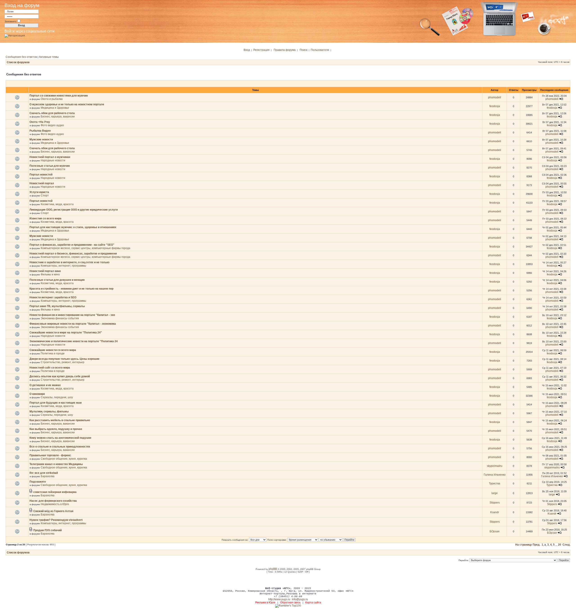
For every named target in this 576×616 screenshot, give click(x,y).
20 (559, 544)
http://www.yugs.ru (279, 599)
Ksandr (494, 512)
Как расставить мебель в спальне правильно (59, 420)
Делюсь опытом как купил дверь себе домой (59, 376)
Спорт (45, 195)
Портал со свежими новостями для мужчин (58, 95)
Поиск (303, 50)
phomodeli (494, 97)
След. (566, 544)
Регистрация (261, 50)
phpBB (273, 569)
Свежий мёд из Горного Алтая (53, 511)
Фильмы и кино (50, 274)
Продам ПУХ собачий (47, 530)
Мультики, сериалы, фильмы (49, 411)
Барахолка (47, 476)
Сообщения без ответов (21, 56)
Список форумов (18, 62)
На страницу (523, 544)
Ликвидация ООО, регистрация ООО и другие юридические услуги (73, 209)
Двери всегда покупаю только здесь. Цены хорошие (64, 358)
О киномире (37, 394)
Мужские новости (41, 139)
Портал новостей (40, 174)
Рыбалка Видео (40, 130)
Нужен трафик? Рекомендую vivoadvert (56, 520)
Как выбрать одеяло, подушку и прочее (55, 429)
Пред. (536, 544)
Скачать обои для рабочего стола (52, 113)
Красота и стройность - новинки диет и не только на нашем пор (71, 288)
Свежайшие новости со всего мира (52, 350)
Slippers (495, 502)
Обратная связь (290, 602)
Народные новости (53, 160)
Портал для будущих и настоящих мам (55, 402)
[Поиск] (429, 35)
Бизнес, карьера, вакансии (58, 116)
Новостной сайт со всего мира (49, 367)
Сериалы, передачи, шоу (57, 397)
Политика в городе (53, 353)
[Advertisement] (288, 580)
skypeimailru (494, 466)
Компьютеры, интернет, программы (63, 265)
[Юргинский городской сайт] (503, 35)
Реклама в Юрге (265, 602)
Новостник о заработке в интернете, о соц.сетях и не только (69, 262)
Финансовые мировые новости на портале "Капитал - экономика (72, 323)
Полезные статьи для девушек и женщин (57, 279)
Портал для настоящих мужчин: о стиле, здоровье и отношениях (72, 227)
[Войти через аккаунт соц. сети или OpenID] (14, 34)
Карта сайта (313, 602)
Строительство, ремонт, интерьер (62, 362)
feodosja (494, 106)
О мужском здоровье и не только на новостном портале (66, 104)
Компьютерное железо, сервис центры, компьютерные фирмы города (85, 248)
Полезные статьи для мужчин (49, 165)
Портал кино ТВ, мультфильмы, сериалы (57, 306)
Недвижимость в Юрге (55, 504)
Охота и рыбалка (52, 99)
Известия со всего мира (45, 218)
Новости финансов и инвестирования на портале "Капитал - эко (72, 315)
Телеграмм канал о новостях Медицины (56, 464)
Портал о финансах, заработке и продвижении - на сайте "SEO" (71, 244)
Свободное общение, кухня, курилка (64, 458)
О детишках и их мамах (45, 385)
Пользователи (320, 50)
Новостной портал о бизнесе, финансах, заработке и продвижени (73, 253)
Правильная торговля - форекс (50, 455)
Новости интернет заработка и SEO (52, 297)
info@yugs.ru (300, 599)
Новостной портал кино (45, 271)
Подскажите (37, 481)
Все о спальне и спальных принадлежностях (59, 446)
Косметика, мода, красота (57, 204)
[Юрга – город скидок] (530, 35)
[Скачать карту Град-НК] (460, 35)
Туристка (494, 483)
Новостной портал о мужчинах (49, 157)
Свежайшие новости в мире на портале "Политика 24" (65, 332)
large (494, 493)
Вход (247, 50)
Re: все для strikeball (43, 472)
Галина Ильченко (495, 474)
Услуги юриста (39, 192)
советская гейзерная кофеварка (54, 492)
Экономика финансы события (60, 318)
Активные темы (49, 56)
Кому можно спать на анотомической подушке (60, 437)
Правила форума (285, 50)
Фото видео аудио (52, 125)
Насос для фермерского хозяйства (53, 500)
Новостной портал (41, 183)
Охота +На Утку (39, 122)
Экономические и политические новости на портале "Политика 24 (73, 341)
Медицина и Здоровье (55, 107)
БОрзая (495, 531)
